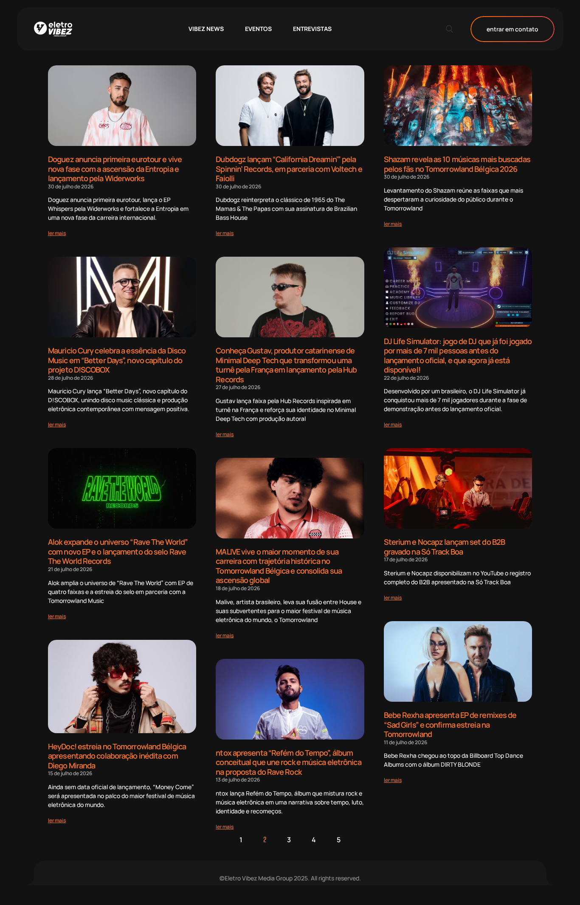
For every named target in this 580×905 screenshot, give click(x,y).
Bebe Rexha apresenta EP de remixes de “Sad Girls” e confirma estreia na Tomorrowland (450, 724)
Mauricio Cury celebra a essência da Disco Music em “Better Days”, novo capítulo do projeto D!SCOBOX (117, 360)
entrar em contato (512, 29)
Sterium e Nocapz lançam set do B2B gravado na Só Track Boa (444, 547)
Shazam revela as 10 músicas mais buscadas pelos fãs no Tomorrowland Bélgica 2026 (457, 164)
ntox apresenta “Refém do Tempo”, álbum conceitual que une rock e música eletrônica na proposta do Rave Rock (288, 762)
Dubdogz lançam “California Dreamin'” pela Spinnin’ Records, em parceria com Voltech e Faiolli (289, 168)
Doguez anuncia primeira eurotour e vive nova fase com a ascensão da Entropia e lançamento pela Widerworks (115, 168)
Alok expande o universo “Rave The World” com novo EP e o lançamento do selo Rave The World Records (118, 551)
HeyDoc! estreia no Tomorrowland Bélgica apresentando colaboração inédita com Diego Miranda (117, 756)
